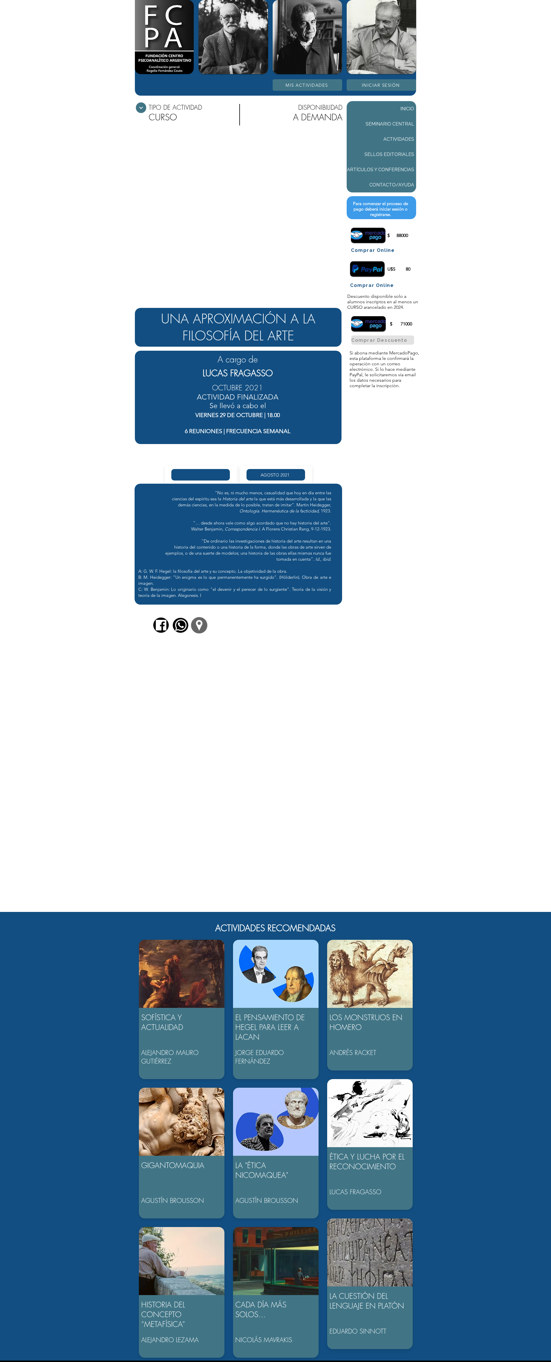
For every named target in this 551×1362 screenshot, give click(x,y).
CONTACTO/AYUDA (391, 185)
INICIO (407, 108)
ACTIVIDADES (398, 139)
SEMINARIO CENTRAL (390, 124)
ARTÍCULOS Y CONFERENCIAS (380, 169)
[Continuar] (141, 108)
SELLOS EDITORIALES (389, 154)
